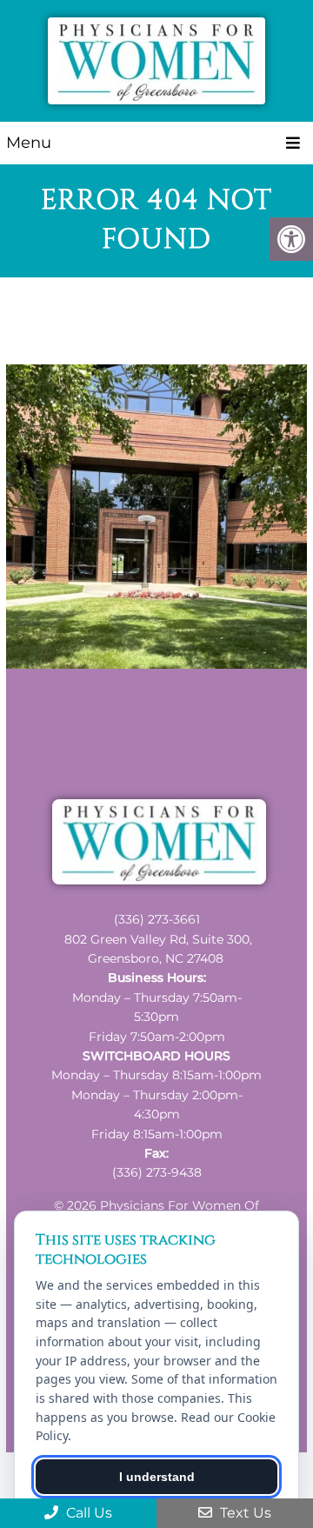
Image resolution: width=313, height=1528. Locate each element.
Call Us (87, 1513)
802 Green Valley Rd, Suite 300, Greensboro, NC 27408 (158, 948)
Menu (28, 142)
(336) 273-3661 (157, 919)
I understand (157, 1477)
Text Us (243, 1513)
